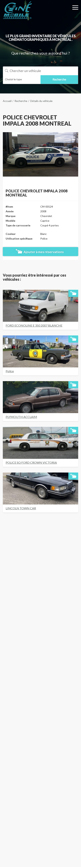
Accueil (7, 100)
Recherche (21, 100)
